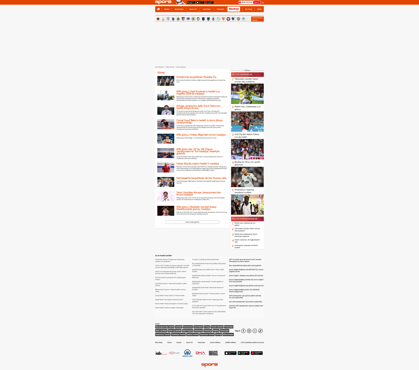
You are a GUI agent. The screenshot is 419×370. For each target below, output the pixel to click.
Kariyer (179, 342)
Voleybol (220, 9)
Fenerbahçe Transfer (178, 334)
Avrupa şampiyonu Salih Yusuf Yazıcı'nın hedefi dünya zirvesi (198, 107)
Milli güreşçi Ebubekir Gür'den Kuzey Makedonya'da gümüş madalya (196, 208)
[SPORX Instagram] (249, 330)
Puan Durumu (257, 18)
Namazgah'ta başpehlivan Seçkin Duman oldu (201, 178)
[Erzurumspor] (233, 19)
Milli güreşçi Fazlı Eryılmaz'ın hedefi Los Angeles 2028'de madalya (198, 92)
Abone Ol (256, 2)
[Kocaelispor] (208, 19)
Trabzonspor (224, 331)
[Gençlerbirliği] (158, 19)
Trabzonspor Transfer (207, 334)
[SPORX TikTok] (260, 330)
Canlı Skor (207, 9)
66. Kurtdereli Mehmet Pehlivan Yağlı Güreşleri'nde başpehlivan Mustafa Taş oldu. (200, 81)
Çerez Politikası (215, 342)
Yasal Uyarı (201, 342)
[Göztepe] (223, 19)
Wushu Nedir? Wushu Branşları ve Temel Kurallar (171, 304)
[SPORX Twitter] (254, 330)
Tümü (259, 9)
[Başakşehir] (203, 19)
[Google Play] (244, 354)
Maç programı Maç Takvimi (165, 327)
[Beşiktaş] (213, 19)
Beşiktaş (216, 331)
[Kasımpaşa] (188, 19)
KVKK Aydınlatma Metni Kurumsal (252, 342)
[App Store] (231, 354)
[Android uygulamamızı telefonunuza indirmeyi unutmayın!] (190, 3)
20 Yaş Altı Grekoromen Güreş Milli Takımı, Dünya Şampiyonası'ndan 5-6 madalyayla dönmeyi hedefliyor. (199, 157)
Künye (169, 342)
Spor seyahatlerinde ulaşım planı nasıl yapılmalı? (245, 265)
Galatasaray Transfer (163, 334)
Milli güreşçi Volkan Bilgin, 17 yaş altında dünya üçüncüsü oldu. (196, 138)
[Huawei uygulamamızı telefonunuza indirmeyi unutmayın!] (208, 3)
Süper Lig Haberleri (174, 331)
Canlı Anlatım (198, 327)
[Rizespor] (218, 19)
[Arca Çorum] (228, 19)
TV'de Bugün (228, 327)
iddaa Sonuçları (228, 334)
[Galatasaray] (163, 19)
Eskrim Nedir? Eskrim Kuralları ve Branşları (169, 308)
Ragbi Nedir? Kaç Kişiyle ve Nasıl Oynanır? (169, 299)
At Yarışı (248, 9)
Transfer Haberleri (217, 327)
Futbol (166, 9)
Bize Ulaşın (158, 342)
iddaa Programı (187, 331)
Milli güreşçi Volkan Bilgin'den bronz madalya (201, 134)
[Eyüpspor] (238, 19)
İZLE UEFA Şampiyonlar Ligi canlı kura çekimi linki (245, 302)
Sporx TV (193, 9)
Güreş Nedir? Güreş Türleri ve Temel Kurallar (170, 295)
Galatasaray (198, 331)
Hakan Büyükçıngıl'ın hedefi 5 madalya (197, 163)
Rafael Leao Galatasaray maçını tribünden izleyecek (246, 235)
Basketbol (179, 9)
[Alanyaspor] (178, 19)
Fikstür (255, 20)
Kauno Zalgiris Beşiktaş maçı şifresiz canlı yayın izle (246, 285)
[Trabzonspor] (173, 19)
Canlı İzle (219, 334)
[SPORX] (209, 365)
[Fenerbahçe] (193, 19)
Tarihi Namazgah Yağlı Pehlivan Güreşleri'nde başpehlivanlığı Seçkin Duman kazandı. (200, 182)
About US (189, 342)
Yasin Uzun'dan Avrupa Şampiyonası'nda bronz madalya (198, 193)
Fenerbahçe (208, 331)
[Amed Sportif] (198, 19)
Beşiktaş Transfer (192, 334)
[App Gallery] (257, 354)
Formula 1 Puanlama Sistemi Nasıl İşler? (205, 259)
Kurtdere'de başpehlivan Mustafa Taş (196, 77)
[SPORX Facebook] (243, 330)
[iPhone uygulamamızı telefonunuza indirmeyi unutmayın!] (199, 3)
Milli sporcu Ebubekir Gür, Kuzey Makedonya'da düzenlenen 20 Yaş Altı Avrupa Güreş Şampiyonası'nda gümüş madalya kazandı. (201, 213)
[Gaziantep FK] (183, 19)
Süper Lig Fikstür (161, 331)
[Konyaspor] (243, 19)
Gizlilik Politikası (230, 342)
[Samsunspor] (168, 19)
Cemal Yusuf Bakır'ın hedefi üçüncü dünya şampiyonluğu (199, 121)
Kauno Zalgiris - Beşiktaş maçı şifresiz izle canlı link (246, 275)
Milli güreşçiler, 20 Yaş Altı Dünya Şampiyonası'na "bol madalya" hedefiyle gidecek (198, 151)
